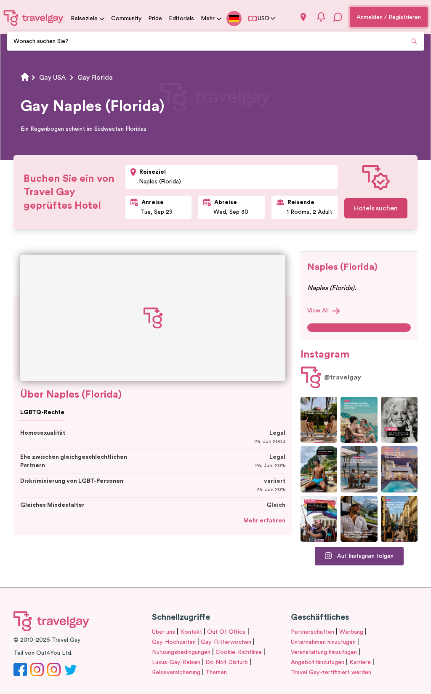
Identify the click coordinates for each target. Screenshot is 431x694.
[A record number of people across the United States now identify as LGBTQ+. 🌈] (319, 519)
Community (126, 19)
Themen (216, 672)
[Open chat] (338, 17)
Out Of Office (226, 632)
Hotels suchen (376, 208)
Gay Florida (95, 77)
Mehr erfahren (264, 521)
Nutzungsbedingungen (181, 652)
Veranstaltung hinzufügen (324, 652)
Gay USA (52, 77)
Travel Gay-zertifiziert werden (331, 672)
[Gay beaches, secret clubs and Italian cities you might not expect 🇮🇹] (359, 420)
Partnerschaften (312, 632)
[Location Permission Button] (303, 17)
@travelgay (342, 377)
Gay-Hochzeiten (174, 642)
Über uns (163, 632)
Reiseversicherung (176, 672)
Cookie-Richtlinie (239, 652)
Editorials (181, 19)
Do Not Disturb (226, 662)
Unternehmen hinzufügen (323, 642)
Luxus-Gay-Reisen (176, 662)
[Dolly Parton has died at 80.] (399, 420)
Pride (155, 19)
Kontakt (191, 632)
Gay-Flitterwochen (226, 642)
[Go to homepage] (33, 18)
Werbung (351, 632)
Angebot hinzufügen (317, 662)
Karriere (360, 662)
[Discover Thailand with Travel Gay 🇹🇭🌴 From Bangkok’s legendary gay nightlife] (319, 469)
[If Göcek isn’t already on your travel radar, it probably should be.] (319, 420)
